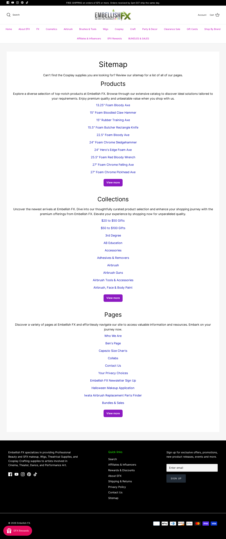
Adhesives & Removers (113, 257)
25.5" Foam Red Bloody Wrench (113, 157)
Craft (133, 29)
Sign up (176, 478)
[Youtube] (12, 2)
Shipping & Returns (120, 481)
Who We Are (113, 336)
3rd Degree (113, 235)
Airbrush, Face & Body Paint (113, 287)
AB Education (113, 243)
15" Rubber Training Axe (113, 120)
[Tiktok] (27, 2)
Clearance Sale (172, 29)
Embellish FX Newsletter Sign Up (113, 380)
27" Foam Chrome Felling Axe (113, 164)
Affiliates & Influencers (89, 38)
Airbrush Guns (113, 272)
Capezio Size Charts (113, 350)
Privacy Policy (117, 487)
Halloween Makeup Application (113, 388)
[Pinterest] (22, 2)
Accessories (113, 250)
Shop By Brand (212, 29)
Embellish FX (23, 523)
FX (37, 29)
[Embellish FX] (113, 15)
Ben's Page (113, 343)
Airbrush (68, 29)
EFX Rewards (115, 38)
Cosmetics (51, 29)
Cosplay (119, 29)
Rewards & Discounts (121, 470)
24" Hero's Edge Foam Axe (113, 149)
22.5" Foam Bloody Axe (113, 135)
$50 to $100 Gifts (113, 228)
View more (113, 182)
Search (112, 459)
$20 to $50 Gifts (113, 220)
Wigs (105, 29)
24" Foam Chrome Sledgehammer (113, 142)
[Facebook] (8, 2)
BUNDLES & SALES (138, 38)
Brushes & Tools (87, 29)
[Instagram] (17, 2)
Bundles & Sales (113, 403)
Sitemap (113, 498)
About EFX (24, 29)
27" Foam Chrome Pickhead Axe (113, 172)
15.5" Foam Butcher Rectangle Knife (113, 127)
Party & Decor (149, 29)
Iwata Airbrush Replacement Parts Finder (113, 395)
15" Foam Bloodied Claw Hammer (113, 112)
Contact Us (113, 365)
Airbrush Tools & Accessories (113, 280)
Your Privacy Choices (113, 373)
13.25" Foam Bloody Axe (113, 105)
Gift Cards (192, 29)
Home (9, 29)
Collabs (113, 358)
